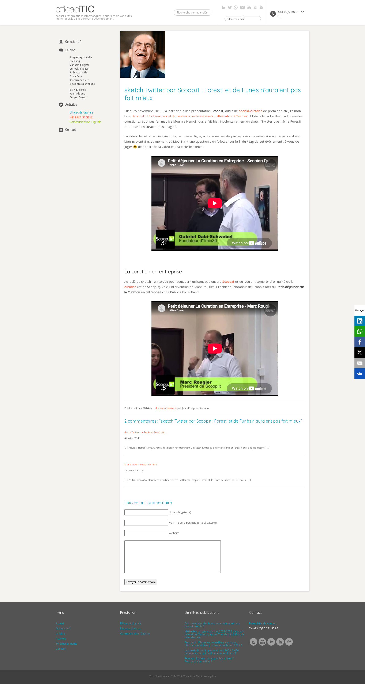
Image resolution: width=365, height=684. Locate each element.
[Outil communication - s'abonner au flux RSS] (253, 645)
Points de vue (77, 93)
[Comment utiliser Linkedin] (280, 645)
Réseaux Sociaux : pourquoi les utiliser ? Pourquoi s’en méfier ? (209, 660)
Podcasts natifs (78, 72)
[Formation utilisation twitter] (271, 645)
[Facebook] (359, 342)
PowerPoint (76, 76)
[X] (359, 352)
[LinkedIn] (359, 321)
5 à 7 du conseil (78, 89)
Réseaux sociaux (79, 80)
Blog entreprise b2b (80, 57)
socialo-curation (250, 111)
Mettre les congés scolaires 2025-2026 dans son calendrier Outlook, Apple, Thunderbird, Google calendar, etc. (214, 634)
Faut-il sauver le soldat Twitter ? (140, 464)
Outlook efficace (78, 68)
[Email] (359, 363)
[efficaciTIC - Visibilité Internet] (75, 12)
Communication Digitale (85, 122)
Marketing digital (79, 64)
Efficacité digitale (81, 112)
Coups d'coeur (78, 97)
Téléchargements (66, 643)
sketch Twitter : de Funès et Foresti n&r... (145, 432)
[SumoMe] (359, 373)
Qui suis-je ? (73, 42)
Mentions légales (206, 676)
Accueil (60, 623)
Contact (70, 130)
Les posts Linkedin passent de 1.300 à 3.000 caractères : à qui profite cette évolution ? (212, 652)
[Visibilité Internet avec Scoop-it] (289, 645)
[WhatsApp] (359, 331)
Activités (71, 105)
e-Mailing (74, 61)
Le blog (70, 50)
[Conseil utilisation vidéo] (262, 645)
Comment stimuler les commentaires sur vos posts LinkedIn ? (212, 625)
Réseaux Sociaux (81, 117)
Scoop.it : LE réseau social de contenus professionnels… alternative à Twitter (189, 116)
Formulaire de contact (262, 623)
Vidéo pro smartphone (82, 83)
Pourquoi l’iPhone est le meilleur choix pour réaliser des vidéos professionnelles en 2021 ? (213, 644)
